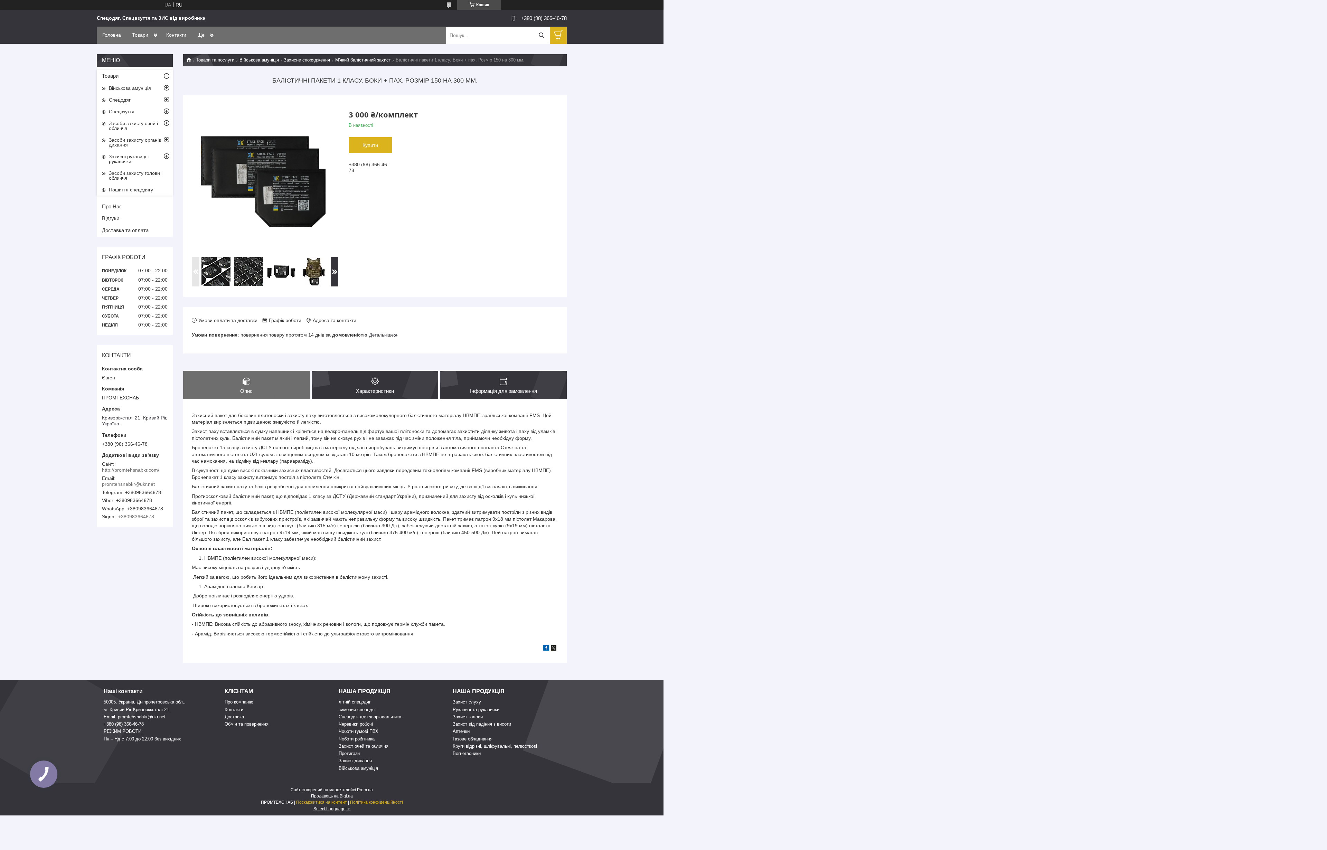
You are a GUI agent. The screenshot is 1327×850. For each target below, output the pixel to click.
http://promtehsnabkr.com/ (130, 470)
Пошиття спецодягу (131, 189)
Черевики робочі (356, 724)
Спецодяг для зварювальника (370, 716)
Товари (140, 35)
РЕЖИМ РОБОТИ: (123, 731)
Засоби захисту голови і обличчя (135, 175)
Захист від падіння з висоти (482, 724)
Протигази (349, 753)
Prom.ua (365, 789)
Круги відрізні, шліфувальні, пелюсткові (495, 746)
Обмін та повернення (247, 724)
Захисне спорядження (307, 60)
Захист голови (468, 716)
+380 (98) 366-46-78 (124, 724)
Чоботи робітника (357, 739)
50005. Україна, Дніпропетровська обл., (145, 702)
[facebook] (546, 649)
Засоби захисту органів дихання (135, 142)
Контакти (176, 35)
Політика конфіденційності (376, 802)
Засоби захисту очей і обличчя (133, 126)
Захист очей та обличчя (363, 746)
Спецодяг (120, 100)
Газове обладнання (472, 739)
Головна (111, 35)
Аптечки (461, 731)
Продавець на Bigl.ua (332, 796)
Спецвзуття (121, 111)
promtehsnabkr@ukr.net (128, 484)
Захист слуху (467, 702)
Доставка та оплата (125, 230)
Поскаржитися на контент (321, 802)
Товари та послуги (215, 60)
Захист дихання (355, 760)
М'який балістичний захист (363, 60)
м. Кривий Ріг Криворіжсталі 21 (136, 709)
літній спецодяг (355, 702)
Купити (370, 145)
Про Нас (112, 206)
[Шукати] (541, 35)
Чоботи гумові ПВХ (358, 731)
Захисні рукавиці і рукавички (129, 159)
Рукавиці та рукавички (476, 709)
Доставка (234, 716)
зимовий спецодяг (357, 709)
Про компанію (239, 702)
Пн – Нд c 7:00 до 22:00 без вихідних (142, 739)
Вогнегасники (467, 753)
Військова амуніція (259, 60)
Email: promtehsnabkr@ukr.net (135, 716)
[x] (553, 649)
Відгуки (110, 218)
